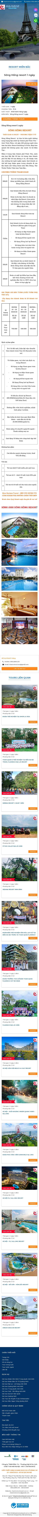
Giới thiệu (5, 1360)
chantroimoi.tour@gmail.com (12, 1)
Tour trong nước (8, 1364)
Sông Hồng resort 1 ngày (12, 125)
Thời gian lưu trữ (8, 1442)
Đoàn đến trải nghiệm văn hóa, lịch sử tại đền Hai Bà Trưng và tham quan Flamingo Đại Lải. (19, 935)
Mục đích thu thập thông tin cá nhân (15, 1446)
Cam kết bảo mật (8, 1439)
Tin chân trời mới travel (10, 1427)
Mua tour (33, 722)
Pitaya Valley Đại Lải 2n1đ (12, 846)
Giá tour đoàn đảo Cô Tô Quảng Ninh (15, 1381)
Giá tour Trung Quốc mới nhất (12, 1389)
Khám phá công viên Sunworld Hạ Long (18, 1155)
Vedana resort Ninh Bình (12, 889)
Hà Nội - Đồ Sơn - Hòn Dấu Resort (15, 1284)
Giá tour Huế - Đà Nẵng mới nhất (14, 1391)
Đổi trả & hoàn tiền (9, 1410)
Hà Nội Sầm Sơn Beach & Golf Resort (17, 1068)
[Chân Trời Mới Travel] (19, 7)
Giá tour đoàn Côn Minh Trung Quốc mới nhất (18, 1379)
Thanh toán (6, 1415)
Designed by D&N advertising (23, 1515)
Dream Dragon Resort (11, 1327)
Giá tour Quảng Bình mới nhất (12, 1386)
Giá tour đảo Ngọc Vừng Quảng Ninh (15, 1401)
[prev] (6, 32)
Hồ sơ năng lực (7, 1362)
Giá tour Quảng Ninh (9, 1396)
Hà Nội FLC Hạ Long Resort (13, 1198)
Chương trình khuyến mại (11, 1430)
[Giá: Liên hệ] (20, 91)
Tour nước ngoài (8, 1367)
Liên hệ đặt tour (19, 669)
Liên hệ (4, 1369)
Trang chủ (5, 1357)
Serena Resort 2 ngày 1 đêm (13, 803)
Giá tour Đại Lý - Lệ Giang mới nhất (14, 1384)
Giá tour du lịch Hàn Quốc (11, 1394)
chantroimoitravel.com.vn (20, 1491)
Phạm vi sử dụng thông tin (11, 1444)
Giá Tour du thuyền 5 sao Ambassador (15, 1398)
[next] (33, 32)
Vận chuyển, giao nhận (10, 1413)
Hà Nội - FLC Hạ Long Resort (13, 1241)
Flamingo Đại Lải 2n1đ (11, 1025)
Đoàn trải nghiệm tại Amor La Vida (16, 716)
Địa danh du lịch (8, 1425)
